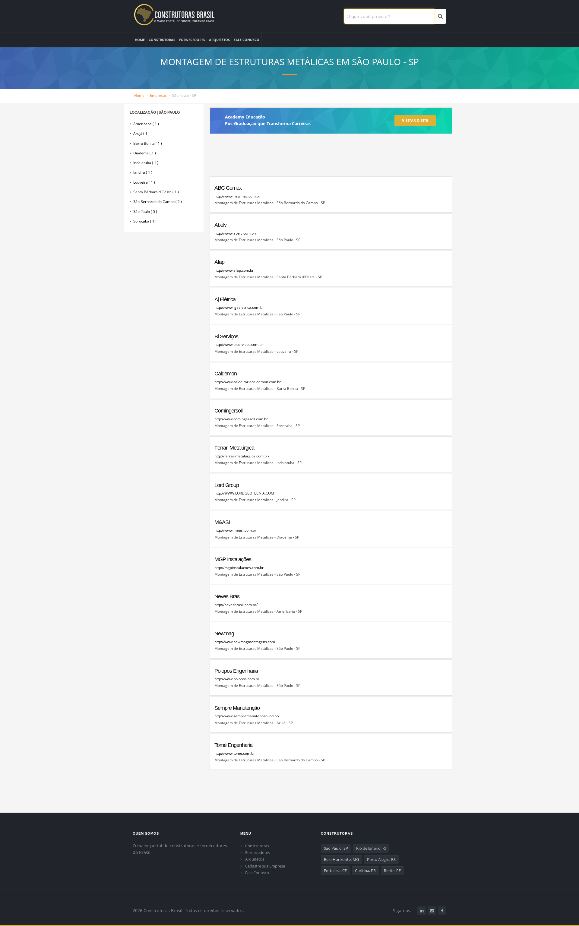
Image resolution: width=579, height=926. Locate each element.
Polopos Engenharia (236, 671)
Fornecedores (257, 852)
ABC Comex (228, 188)
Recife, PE (392, 870)
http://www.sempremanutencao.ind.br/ (246, 716)
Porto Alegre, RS (381, 859)
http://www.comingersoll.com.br (241, 419)
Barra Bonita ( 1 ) (147, 143)
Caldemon (225, 374)
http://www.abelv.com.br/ (235, 233)
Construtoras (257, 846)
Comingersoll (228, 411)
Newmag (224, 634)
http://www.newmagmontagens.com (244, 641)
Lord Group (226, 485)
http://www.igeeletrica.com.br (239, 307)
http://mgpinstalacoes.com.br (239, 567)
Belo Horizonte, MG (341, 859)
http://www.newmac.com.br (237, 196)
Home (139, 95)
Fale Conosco (257, 872)
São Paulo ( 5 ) (145, 211)
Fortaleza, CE (335, 870)
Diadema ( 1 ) (144, 153)
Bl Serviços (226, 336)
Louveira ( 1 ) (144, 182)
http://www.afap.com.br (234, 270)
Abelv (220, 225)
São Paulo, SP (336, 848)
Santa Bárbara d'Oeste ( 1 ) (156, 191)
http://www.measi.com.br (235, 530)
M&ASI (222, 522)
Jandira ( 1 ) (142, 172)
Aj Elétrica (225, 299)
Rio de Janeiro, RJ (371, 848)
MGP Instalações (232, 559)
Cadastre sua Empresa (265, 866)
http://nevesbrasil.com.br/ (236, 604)
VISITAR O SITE (415, 120)
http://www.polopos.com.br (236, 678)
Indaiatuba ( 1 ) (145, 162)
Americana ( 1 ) (146, 123)
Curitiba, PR (365, 870)
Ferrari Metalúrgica (234, 448)
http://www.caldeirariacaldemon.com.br (247, 381)
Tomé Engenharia (233, 745)
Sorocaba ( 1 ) (145, 221)
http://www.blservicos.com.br (238, 344)
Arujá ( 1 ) (141, 133)
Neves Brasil (227, 596)
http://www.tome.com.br (234, 753)
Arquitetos (254, 859)
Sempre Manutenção (237, 708)
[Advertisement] (331, 157)
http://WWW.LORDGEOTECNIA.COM (244, 493)
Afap (219, 262)
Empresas (158, 95)
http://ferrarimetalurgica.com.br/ (241, 456)
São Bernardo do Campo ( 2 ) (157, 201)
